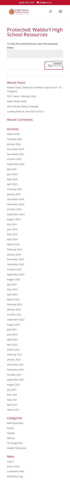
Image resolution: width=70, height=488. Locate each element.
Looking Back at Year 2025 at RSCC (25, 111)
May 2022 (12, 339)
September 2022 (15, 319)
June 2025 (12, 174)
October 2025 (14, 159)
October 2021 (14, 374)
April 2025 (12, 184)
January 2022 (14, 359)
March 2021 (13, 409)
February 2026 (14, 139)
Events (10, 428)
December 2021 (15, 364)
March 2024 (13, 244)
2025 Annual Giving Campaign (22, 106)
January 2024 (14, 254)
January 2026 (14, 144)
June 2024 (12, 229)
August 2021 (13, 384)
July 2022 (11, 329)
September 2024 (15, 214)
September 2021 (15, 379)
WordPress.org (15, 476)
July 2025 (11, 169)
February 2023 (14, 304)
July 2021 (11, 389)
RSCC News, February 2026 (21, 96)
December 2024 (15, 199)
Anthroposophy (15, 423)
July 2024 (11, 224)
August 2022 (13, 324)
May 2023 (12, 289)
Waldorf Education (16, 448)
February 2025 (14, 189)
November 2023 (15, 264)
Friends (11, 433)
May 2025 (12, 179)
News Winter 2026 (16, 101)
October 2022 (14, 314)
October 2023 (14, 269)
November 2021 (15, 369)
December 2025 (15, 149)
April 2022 (12, 344)
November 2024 (15, 204)
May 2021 (12, 399)
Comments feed (15, 471)
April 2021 (12, 404)
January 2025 (14, 194)
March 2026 (13, 134)
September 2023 (15, 274)
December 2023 (15, 259)
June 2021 (12, 394)
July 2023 (11, 284)
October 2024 (14, 209)
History (10, 438)
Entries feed (13, 466)
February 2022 (14, 354)
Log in (10, 461)
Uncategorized (14, 443)
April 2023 (12, 294)
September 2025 (15, 164)
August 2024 (13, 219)
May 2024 (12, 234)
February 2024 (14, 249)
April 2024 (12, 239)
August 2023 (13, 279)
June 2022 (12, 334)
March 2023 (13, 299)
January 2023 (14, 309)
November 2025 (15, 154)
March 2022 (13, 349)
